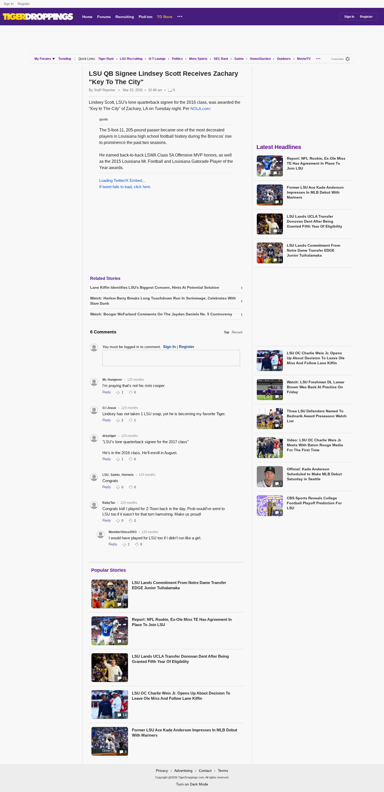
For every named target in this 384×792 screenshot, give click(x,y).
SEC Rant (221, 59)
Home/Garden (260, 59)
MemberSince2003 (123, 532)
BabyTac (108, 503)
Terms (223, 770)
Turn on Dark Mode (192, 784)
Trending (64, 59)
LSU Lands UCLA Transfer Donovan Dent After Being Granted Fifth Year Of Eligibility (180, 659)
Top (226, 332)
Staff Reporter (104, 90)
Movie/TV (304, 59)
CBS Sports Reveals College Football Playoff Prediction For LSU (314, 503)
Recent (237, 332)
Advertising (183, 770)
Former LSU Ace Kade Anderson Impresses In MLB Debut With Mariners (184, 732)
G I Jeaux (109, 408)
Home (87, 16)
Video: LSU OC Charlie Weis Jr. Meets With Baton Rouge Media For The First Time (315, 445)
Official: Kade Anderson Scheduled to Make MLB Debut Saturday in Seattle (314, 474)
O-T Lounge (157, 59)
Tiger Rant (106, 59)
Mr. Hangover (112, 379)
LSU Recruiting (131, 59)
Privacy (162, 770)
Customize (337, 58)
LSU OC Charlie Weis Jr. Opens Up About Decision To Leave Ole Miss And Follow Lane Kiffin (181, 696)
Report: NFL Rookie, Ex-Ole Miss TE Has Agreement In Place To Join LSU (182, 622)
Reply (106, 392)
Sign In (9, 4)
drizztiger (109, 436)
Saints (239, 59)
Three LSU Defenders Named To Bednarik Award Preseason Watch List (317, 416)
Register (24, 4)
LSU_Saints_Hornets (118, 475)
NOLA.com (200, 108)
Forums (104, 16)
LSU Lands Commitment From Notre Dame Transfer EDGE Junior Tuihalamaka (179, 585)
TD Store (164, 16)
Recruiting (124, 16)
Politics (177, 59)
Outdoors (284, 59)
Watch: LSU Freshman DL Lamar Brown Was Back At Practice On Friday (315, 387)
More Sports (198, 59)
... (180, 16)
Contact (205, 770)
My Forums (42, 59)
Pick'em (145, 16)
